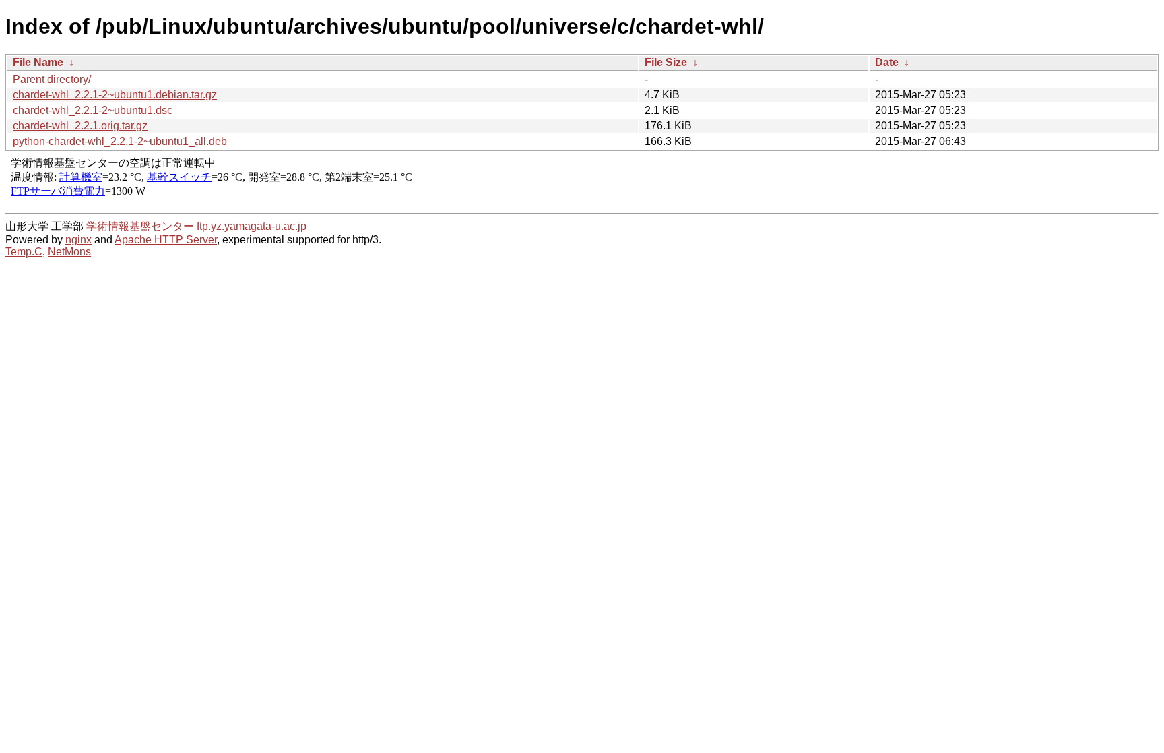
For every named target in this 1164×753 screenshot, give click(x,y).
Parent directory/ (52, 79)
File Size (666, 62)
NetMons (69, 252)
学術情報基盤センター (140, 226)
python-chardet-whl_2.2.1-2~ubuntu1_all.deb (120, 141)
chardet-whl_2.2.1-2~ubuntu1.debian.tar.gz (115, 94)
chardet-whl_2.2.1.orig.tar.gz (80, 125)
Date (887, 62)
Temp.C (23, 252)
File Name (38, 62)
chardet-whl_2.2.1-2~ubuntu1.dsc (92, 110)
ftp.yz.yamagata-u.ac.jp (251, 226)
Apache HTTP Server (166, 239)
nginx (78, 239)
